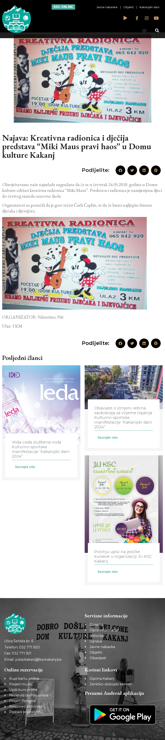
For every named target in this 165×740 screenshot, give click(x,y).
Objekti (128, 7)
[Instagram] (146, 18)
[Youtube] (156, 18)
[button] (144, 30)
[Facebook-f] (137, 18)
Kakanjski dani (149, 7)
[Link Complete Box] (41, 422)
